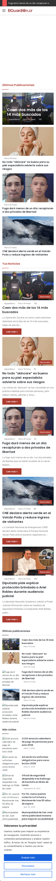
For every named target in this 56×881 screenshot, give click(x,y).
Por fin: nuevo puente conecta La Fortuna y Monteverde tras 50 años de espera (36, 798)
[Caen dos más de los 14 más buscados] (28, 109)
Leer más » (12, 331)
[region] (28, 851)
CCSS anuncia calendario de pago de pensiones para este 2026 (37, 742)
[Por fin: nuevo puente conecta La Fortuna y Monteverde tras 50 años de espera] (10, 800)
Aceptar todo (28, 857)
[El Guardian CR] (20, 10)
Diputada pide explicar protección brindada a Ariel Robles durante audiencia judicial (24, 589)
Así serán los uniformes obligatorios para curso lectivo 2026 (35, 760)
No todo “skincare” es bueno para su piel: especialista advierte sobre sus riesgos (25, 165)
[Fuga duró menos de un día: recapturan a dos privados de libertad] (28, 187)
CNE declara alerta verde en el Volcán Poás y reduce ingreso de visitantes (26, 252)
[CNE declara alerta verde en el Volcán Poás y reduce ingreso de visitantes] (28, 230)
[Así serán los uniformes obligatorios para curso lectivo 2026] (10, 763)
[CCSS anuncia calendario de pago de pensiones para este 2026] (10, 745)
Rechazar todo (28, 874)
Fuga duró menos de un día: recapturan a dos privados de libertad (27, 210)
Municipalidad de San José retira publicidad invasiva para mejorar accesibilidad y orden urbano (37, 817)
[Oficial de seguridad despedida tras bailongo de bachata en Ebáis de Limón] (10, 782)
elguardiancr (14, 119)
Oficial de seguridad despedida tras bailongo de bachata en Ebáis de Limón (36, 780)
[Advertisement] (28, 53)
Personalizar (28, 866)
